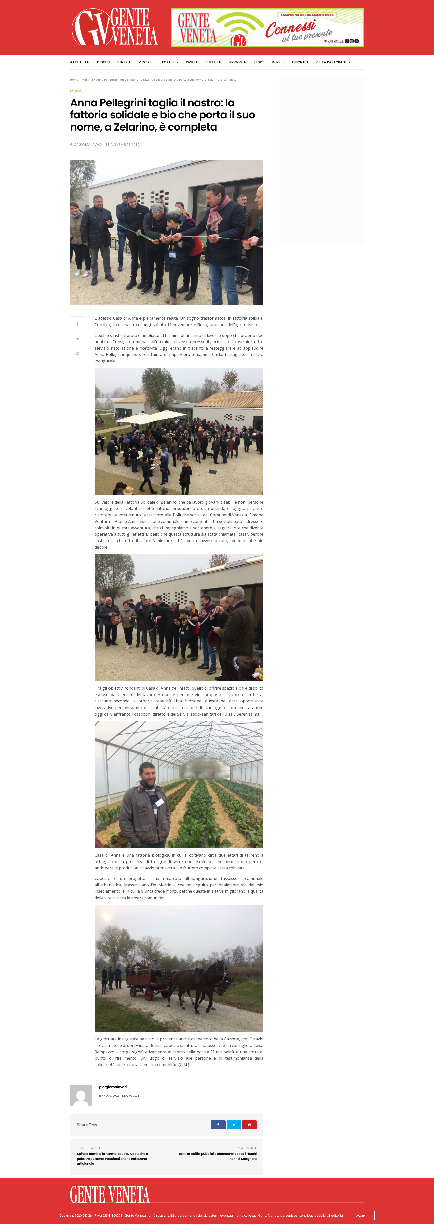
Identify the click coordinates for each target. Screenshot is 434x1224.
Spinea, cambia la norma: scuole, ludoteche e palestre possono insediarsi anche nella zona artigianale (112, 1158)
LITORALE (166, 62)
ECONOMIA (237, 62)
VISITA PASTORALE (331, 62)
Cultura (213, 62)
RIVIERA (192, 62)
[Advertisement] (323, 160)
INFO (276, 62)
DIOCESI (103, 62)
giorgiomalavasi (86, 144)
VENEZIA (124, 62)
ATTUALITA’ (80, 62)
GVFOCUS (76, 91)
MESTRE (144, 62)
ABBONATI (299, 62)
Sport (258, 62)
